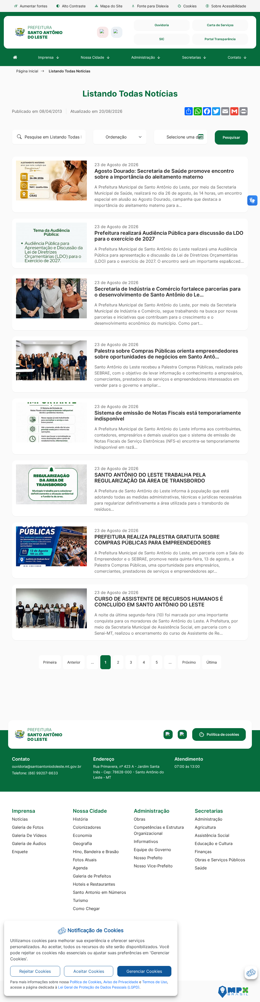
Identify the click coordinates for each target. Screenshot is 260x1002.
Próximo (189, 662)
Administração (208, 819)
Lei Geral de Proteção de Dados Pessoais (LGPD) (98, 987)
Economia (82, 835)
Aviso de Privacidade (120, 982)
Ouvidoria (162, 25)
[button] (187, 6)
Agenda (80, 867)
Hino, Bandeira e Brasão (96, 851)
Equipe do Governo (152, 849)
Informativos (146, 841)
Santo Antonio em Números (99, 892)
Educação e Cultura (214, 843)
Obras (139, 819)
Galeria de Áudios (29, 843)
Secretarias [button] (192, 57)
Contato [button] (235, 57)
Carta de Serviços (220, 25)
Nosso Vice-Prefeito (153, 865)
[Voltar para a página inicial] (50, 734)
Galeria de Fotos (27, 827)
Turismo (80, 900)
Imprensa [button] (46, 57)
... (92, 662)
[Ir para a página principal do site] (38, 32)
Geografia (82, 843)
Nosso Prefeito (148, 857)
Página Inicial (27, 71)
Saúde (201, 867)
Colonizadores (87, 827)
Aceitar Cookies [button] (88, 971)
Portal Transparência (220, 39)
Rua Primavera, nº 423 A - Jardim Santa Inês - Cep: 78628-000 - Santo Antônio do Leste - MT (128, 771)
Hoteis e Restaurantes (94, 884)
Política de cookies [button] (223, 734)
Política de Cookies (85, 982)
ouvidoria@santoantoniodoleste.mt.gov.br (46, 766)
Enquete (20, 851)
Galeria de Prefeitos (92, 876)
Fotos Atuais (84, 859)
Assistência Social (212, 835)
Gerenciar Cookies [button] (144, 971)
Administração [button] (143, 57)
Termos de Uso (154, 982)
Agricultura (205, 827)
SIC (161, 39)
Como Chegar (86, 908)
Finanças (203, 851)
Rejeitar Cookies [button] (35, 971)
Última (211, 662)
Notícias (20, 819)
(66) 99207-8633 (43, 773)
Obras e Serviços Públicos (220, 859)
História (80, 819)
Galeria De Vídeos (29, 835)
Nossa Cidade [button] (93, 57)
